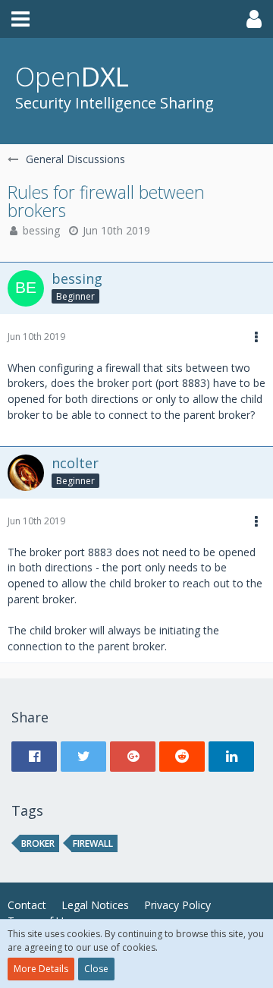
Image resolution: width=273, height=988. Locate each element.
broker (38, 843)
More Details (41, 968)
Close (96, 968)
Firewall (93, 843)
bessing (41, 230)
